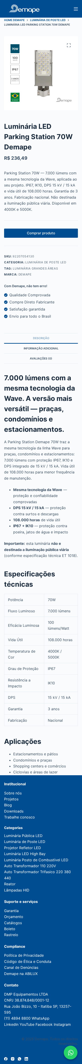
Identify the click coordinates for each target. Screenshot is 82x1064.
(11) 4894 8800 (17, 1018)
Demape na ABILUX (21, 973)
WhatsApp (40, 1018)
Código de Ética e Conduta (27, 961)
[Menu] (76, 9)
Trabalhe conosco (19, 817)
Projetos (11, 799)
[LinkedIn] (26, 1059)
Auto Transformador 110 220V (30, 866)
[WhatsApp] (19, 1059)
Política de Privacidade (24, 955)
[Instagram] (12, 1059)
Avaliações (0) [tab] (41, 358)
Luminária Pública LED (23, 835)
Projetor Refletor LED (22, 847)
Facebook (44, 1024)
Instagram (62, 1024)
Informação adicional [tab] (41, 348)
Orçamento (13, 916)
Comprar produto (41, 233)
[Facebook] (6, 1059)
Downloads (13, 811)
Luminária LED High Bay (25, 853)
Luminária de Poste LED (45, 262)
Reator (9, 884)
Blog (8, 805)
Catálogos (13, 923)
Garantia (11, 910)
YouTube (27, 1024)
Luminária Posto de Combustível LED (36, 860)
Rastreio (11, 934)
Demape (25, 274)
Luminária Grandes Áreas (35, 268)
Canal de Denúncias (21, 967)
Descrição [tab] (41, 338)
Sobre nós (13, 793)
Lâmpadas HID (16, 890)
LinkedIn (11, 1024)
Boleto (9, 928)
